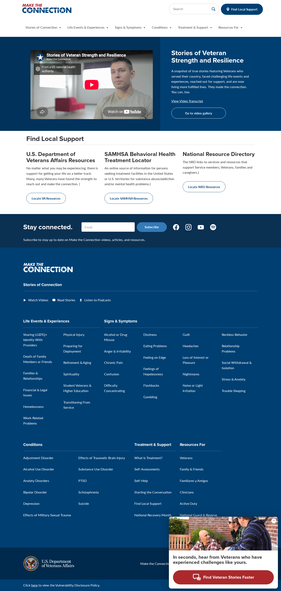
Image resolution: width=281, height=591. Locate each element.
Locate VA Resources (46, 198)
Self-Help (141, 480)
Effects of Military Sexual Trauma (47, 515)
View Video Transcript (187, 101)
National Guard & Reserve (198, 515)
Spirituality (71, 374)
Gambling (150, 396)
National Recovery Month (152, 515)
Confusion (111, 374)
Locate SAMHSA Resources (129, 198)
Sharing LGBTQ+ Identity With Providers (35, 339)
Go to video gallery (198, 113)
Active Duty (188, 503)
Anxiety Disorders (36, 480)
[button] (43, 28)
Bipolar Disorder (35, 492)
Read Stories (66, 300)
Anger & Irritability (117, 351)
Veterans (186, 457)
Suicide (83, 503)
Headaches (191, 345)
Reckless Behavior (234, 334)
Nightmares (191, 374)
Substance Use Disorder (95, 469)
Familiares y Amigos (194, 480)
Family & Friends (191, 469)
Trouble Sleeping (233, 390)
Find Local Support (244, 9)
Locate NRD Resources (204, 187)
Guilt (186, 334)
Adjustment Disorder (38, 457)
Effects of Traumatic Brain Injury (101, 457)
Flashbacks (151, 385)
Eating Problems (155, 345)
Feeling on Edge (154, 357)
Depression (31, 503)
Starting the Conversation (153, 492)
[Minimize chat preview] (273, 520)
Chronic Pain (113, 362)
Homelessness (33, 406)
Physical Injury (73, 334)
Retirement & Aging (77, 362)
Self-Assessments (147, 469)
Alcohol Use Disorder (38, 469)
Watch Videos (38, 300)
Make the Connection (156, 563)
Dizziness (150, 334)
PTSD (82, 480)
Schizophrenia (88, 492)
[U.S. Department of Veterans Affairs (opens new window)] (48, 563)
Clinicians (187, 492)
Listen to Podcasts (97, 300)
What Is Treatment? (148, 457)
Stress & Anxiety (233, 379)
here (34, 585)
